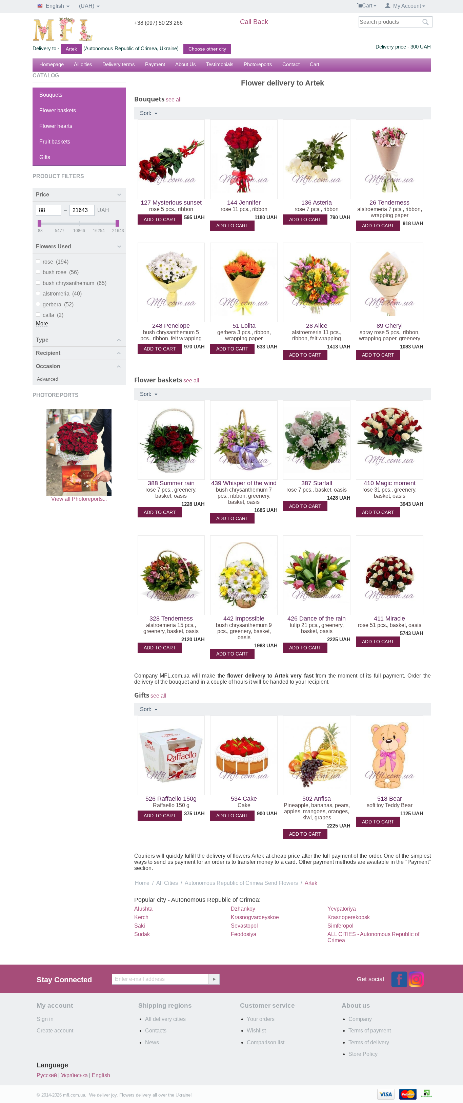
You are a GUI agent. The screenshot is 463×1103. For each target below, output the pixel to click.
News (152, 1042)
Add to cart (160, 219)
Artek (71, 49)
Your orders (261, 1019)
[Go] (213, 979)
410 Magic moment (390, 483)
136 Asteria (316, 202)
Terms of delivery (368, 1042)
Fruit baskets (54, 142)
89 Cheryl (390, 325)
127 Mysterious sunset (171, 202)
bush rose (61, 272)
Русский (47, 1075)
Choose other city (207, 49)
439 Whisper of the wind (244, 483)
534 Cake (244, 798)
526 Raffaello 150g (171, 798)
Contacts (155, 1030)
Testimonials (220, 64)
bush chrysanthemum (74, 283)
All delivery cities (165, 1019)
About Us (185, 64)
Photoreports (258, 64)
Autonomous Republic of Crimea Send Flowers (241, 883)
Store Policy (363, 1054)
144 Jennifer (244, 202)
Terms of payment (369, 1030)
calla (53, 315)
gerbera (58, 304)
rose (55, 262)
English (101, 1075)
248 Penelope (171, 325)
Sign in (45, 1019)
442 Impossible (243, 618)
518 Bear (389, 798)
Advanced (47, 379)
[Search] (425, 22)
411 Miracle (389, 618)
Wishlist (256, 1030)
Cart (314, 64)
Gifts (44, 157)
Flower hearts (55, 126)
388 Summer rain (171, 483)
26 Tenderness (389, 202)
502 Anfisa (316, 798)
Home (142, 883)
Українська (74, 1075)
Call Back (254, 21)
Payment (155, 64)
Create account (55, 1030)
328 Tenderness (171, 618)
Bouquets (50, 95)
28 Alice (316, 325)
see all (174, 99)
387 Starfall (316, 483)
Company (360, 1019)
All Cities (167, 883)
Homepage (51, 64)
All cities (83, 64)
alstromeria (62, 294)
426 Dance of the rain (316, 618)
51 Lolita (244, 325)
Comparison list (265, 1042)
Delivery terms (118, 64)
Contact (291, 64)
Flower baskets (57, 110)
